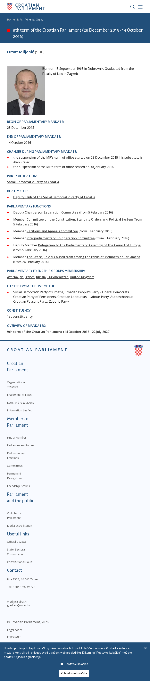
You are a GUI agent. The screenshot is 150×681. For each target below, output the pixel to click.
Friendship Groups (18, 486)
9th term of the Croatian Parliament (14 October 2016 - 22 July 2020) (59, 332)
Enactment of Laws (19, 395)
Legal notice (14, 630)
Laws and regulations (20, 402)
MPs (20, 19)
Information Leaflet (19, 410)
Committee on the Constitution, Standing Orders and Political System (80, 219)
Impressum (14, 636)
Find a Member (16, 437)
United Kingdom (82, 277)
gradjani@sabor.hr (18, 605)
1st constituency (20, 316)
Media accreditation (19, 525)
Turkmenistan (58, 277)
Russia (41, 277)
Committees (15, 465)
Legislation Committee (61, 212)
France (30, 277)
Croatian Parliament (30, 6)
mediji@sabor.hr (17, 601)
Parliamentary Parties (20, 445)
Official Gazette (17, 541)
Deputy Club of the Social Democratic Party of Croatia (54, 197)
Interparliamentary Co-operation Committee (61, 238)
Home (11, 19)
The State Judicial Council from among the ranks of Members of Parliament (83, 257)
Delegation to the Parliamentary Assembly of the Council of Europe (89, 245)
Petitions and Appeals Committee (52, 231)
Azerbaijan (15, 277)
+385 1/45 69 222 (24, 587)
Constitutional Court (19, 562)
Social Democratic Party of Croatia (33, 182)
